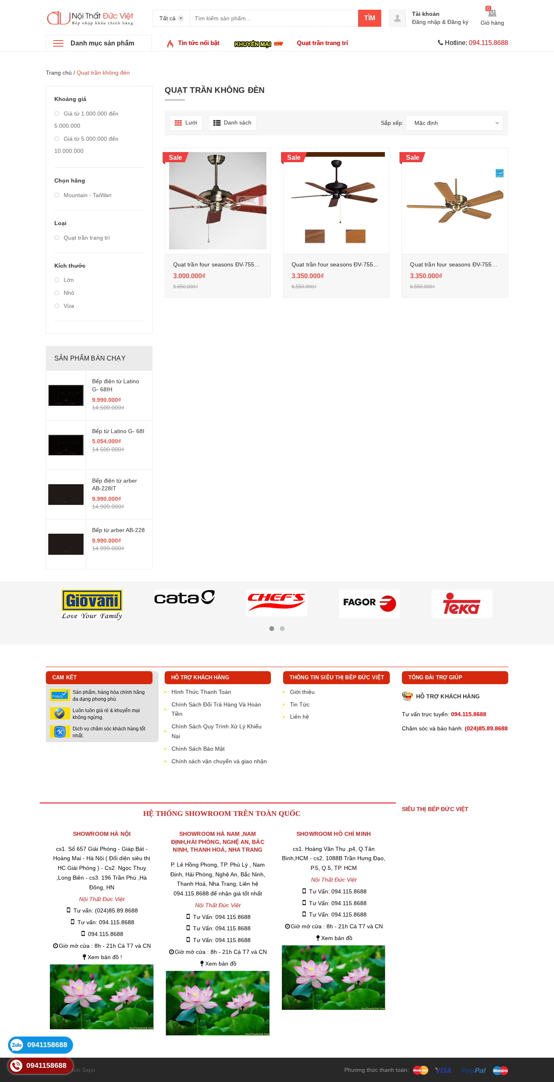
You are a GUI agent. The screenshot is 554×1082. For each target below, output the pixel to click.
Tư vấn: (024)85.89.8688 (105, 910)
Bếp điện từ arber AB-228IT (114, 484)
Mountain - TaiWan (87, 195)
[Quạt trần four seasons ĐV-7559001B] (336, 200)
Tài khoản (426, 14)
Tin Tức (299, 704)
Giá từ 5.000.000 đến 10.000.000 (86, 144)
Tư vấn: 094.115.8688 (105, 922)
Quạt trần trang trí (86, 237)
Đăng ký (457, 22)
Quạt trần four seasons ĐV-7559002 (220, 264)
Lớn (68, 280)
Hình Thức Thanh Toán (201, 692)
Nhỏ (68, 293)
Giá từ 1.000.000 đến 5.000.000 (86, 119)
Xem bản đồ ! (105, 957)
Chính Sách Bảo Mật (198, 748)
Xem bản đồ (220, 963)
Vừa (68, 306)
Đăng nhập (426, 22)
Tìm (369, 18)
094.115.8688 (105, 934)
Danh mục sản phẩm (102, 43)
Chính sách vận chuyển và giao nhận (219, 761)
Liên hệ (299, 716)
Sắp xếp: (392, 123)
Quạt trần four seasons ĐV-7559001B (341, 264)
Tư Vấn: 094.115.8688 (222, 917)
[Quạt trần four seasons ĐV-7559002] (218, 200)
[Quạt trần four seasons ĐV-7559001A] (454, 200)
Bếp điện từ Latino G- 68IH (115, 385)
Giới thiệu (302, 692)
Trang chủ (59, 72)
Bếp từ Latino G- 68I (118, 431)
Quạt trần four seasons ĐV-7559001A (459, 264)
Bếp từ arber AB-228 (118, 530)
